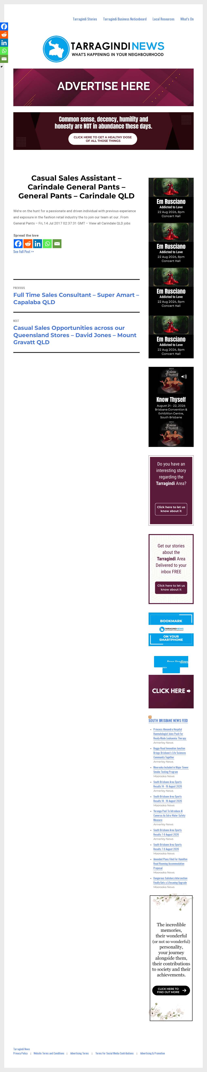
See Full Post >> (23, 251)
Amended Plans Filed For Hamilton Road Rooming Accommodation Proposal (170, 863)
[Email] (57, 243)
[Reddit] (27, 243)
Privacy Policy (20, 1053)
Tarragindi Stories (85, 18)
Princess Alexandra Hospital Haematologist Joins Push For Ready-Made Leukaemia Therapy (170, 733)
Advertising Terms (79, 1053)
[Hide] (1, 66)
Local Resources (163, 18)
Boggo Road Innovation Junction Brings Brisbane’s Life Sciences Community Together (169, 752)
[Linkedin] (37, 243)
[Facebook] (18, 243)
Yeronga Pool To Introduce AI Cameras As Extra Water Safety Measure (169, 815)
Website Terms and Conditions (49, 1053)
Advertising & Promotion (152, 1053)
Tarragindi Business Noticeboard (125, 18)
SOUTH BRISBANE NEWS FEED (168, 720)
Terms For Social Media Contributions (114, 1053)
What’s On (187, 18)
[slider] (175, 443)
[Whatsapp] (47, 243)
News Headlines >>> (175, 664)
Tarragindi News (21, 1049)
